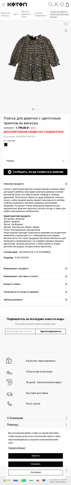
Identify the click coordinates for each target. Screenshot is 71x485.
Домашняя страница (5, 14)
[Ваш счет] (56, 4)
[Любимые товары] (62, 4)
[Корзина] (67, 4)
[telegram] (66, 44)
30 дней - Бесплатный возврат (44, 382)
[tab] (33, 109)
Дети (16, 14)
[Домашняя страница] (17, 4)
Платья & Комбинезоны (40, 14)
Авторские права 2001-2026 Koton (58, 480)
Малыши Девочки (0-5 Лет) (26, 14)
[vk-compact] (66, 37)
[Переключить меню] (5, 4)
